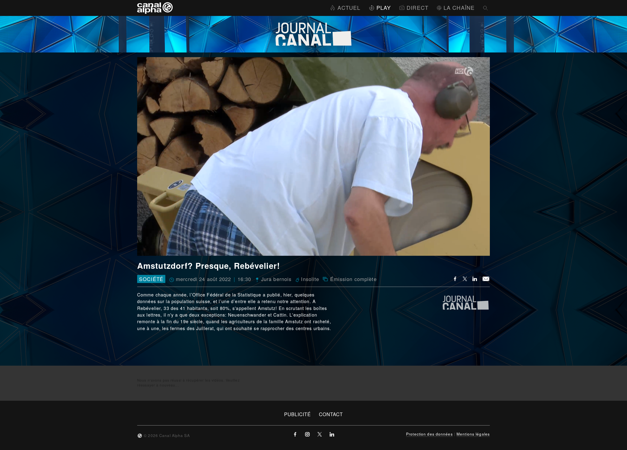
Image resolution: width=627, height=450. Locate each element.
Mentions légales (473, 434)
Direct (417, 7)
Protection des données (429, 434)
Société (151, 279)
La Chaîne (459, 7)
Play (383, 7)
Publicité (297, 414)
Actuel (349, 7)
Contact (331, 414)
